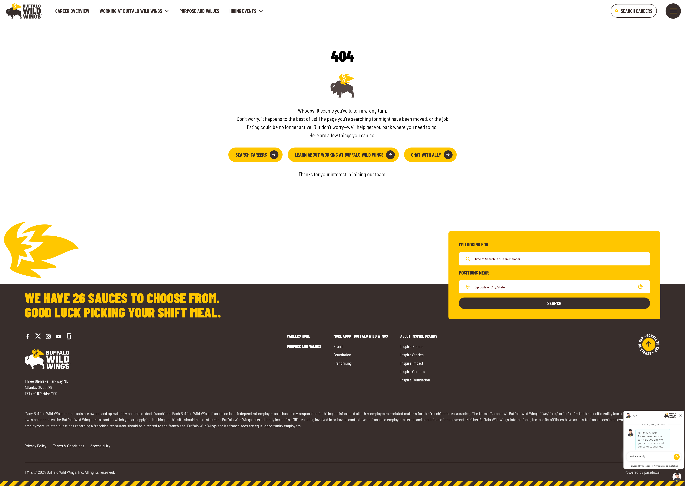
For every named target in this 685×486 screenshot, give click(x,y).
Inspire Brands (411, 346)
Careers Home (298, 336)
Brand (338, 346)
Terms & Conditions (68, 445)
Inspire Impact (411, 363)
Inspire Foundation (415, 379)
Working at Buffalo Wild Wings (131, 11)
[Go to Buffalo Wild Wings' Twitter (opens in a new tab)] (38, 336)
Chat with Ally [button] (426, 154)
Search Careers (251, 154)
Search (554, 303)
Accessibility (100, 445)
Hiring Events (242, 11)
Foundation (342, 354)
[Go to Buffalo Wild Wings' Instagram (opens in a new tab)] (48, 336)
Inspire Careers (412, 371)
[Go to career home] (24, 11)
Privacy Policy (36, 445)
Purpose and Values (199, 11)
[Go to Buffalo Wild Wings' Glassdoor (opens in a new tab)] (69, 336)
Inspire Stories (412, 354)
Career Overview (72, 11)
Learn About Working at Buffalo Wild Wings (339, 154)
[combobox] (554, 286)
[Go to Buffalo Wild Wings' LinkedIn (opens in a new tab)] (58, 336)
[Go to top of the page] (648, 344)
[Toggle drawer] (673, 11)
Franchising (342, 363)
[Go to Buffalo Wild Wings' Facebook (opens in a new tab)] (28, 336)
